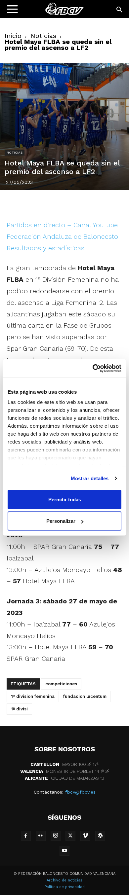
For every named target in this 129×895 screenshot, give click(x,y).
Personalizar (60, 521)
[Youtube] (64, 851)
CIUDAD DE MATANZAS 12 (64, 778)
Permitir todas (64, 499)
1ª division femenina (33, 696)
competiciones (61, 683)
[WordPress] (100, 836)
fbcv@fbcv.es (80, 792)
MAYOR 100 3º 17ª (64, 764)
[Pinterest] (57, 203)
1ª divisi (19, 708)
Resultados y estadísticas (45, 248)
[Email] (102, 203)
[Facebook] (26, 203)
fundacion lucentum (85, 696)
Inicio (13, 36)
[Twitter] (41, 203)
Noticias (43, 36)
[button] (119, 10)
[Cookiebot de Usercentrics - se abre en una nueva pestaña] (92, 368)
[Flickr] (41, 836)
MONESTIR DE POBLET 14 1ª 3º (64, 771)
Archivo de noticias (64, 880)
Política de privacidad (65, 887)
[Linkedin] (72, 203)
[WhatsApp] (87, 203)
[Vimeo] (85, 836)
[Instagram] (56, 836)
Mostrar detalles (90, 478)
